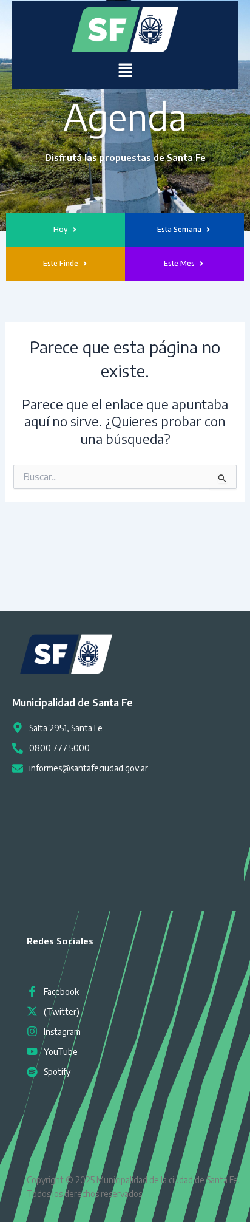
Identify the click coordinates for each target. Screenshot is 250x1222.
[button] (125, 70)
